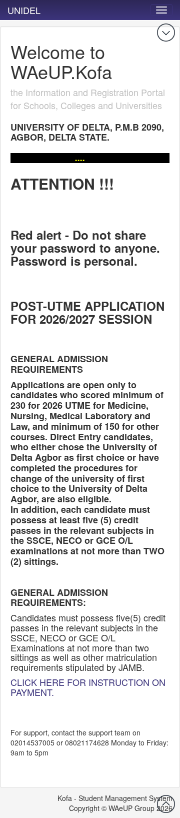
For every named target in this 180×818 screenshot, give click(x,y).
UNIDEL (24, 10)
